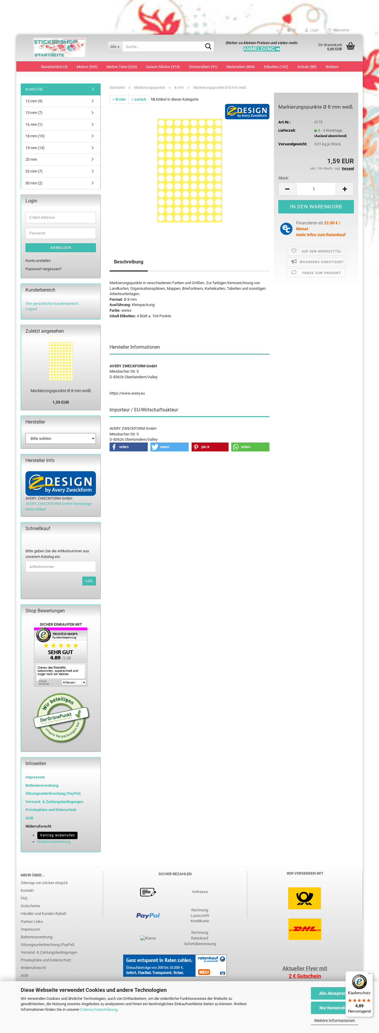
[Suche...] (208, 46)
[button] (292, 30)
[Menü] (369, 974)
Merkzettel (340, 30)
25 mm (31, 159)
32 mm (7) (34, 171)
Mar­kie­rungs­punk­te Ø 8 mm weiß (60, 390)
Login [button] (313, 30)
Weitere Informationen (334, 1020)
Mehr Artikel (35, 509)
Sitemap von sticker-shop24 (44, 883)
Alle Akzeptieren (334, 993)
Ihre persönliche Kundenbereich (51, 303)
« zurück (138, 99)
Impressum (35, 777)
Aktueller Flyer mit (304, 968)
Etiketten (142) (276, 67)
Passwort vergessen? (43, 269)
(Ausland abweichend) (330, 136)
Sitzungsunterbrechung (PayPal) (53, 793)
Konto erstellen (38, 260)
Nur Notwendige (334, 1007)
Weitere (331, 67)
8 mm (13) (34, 89)
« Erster (119, 99)
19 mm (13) (35, 148)
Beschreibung (128, 262)
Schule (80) (307, 67)
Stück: (283, 178)
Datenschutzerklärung (98, 1009)
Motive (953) (87, 67)
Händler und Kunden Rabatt (43, 913)
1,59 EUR (60, 402)
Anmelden (60, 248)
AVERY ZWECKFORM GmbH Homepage (58, 503)
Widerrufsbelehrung (53, 841)
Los (89, 581)
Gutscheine (30, 906)
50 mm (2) (34, 183)
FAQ (24, 898)
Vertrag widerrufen (57, 835)
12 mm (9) (34, 101)
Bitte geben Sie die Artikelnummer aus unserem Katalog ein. (57, 554)
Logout (31, 309)
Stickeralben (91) (203, 67)
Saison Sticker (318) (163, 67)
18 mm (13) (35, 136)
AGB (24, 975)
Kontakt (27, 890)
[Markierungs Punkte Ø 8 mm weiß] (189, 170)
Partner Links (32, 921)
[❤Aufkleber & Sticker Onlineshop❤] (60, 48)
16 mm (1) (34, 124)
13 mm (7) (34, 112)
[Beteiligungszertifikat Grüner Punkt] (61, 718)
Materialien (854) (241, 67)
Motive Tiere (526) (122, 67)
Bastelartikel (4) (54, 67)
